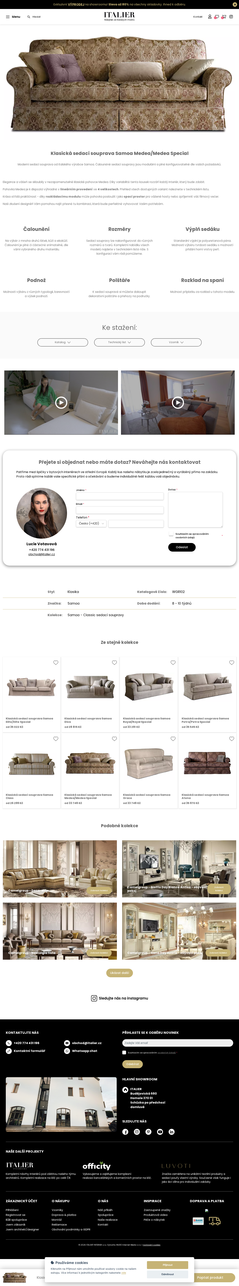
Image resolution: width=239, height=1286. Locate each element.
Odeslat (182, 547)
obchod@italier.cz (41, 554)
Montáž (57, 1220)
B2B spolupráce (16, 1220)
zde (123, 1272)
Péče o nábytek (154, 1220)
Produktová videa (155, 1215)
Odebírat (132, 1064)
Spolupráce (106, 1215)
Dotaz (172, 489)
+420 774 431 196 (42, 550)
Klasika (73, 592)
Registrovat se (15, 1215)
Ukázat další (119, 973)
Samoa (74, 603)
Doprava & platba (64, 1215)
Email (80, 504)
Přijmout (168, 1264)
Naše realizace (108, 1220)
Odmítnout (167, 1274)
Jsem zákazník (15, 1224)
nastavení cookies (151, 1245)
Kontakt (197, 16)
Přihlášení (12, 1210)
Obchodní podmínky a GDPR (71, 1229)
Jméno (81, 490)
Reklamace (59, 1224)
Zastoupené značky (157, 1210)
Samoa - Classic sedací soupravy (96, 615)
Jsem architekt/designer (22, 1229)
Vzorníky (57, 1210)
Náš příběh (105, 1210)
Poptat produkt (210, 1277)
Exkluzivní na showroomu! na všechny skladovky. (107, 4)
